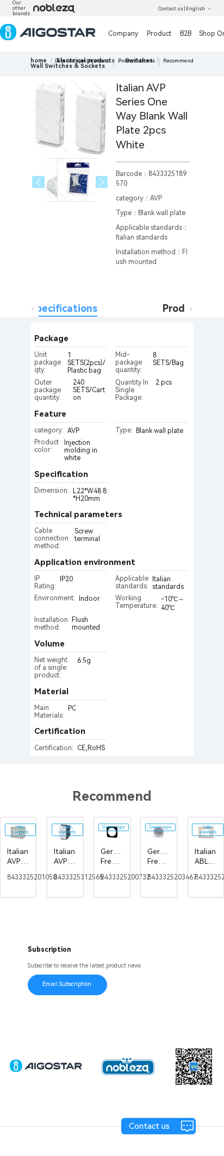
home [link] (38, 60)
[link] (67, 66)
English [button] (195, 8)
